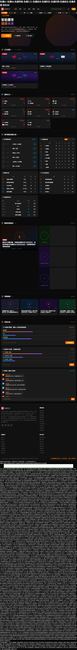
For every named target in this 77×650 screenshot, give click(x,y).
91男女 (12, 499)
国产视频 (67, 617)
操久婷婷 (37, 526)
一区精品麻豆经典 (43, 500)
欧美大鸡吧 (15, 595)
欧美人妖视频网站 (5, 578)
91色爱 (69, 581)
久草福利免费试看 (27, 595)
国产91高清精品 (45, 479)
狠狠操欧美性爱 (29, 541)
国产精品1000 (48, 573)
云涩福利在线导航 (54, 522)
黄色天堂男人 (72, 499)
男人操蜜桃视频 (36, 514)
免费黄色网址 (63, 597)
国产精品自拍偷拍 (47, 563)
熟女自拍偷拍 (56, 549)
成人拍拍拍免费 (16, 517)
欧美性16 (73, 526)
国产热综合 (19, 527)
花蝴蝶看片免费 (54, 475)
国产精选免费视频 (71, 588)
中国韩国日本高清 (11, 492)
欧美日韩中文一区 (7, 512)
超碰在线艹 (36, 529)
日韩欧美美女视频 (32, 568)
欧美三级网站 (66, 642)
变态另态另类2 (41, 585)
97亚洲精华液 (55, 474)
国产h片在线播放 (16, 644)
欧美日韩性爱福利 (41, 566)
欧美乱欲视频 (57, 534)
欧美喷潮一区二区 (35, 610)
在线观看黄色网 (3, 613)
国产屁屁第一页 (39, 558)
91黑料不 (27, 600)
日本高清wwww (55, 644)
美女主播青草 (47, 512)
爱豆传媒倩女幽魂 (54, 507)
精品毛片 (55, 566)
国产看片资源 (36, 506)
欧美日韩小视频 (11, 600)
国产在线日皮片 (52, 608)
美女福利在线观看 (31, 605)
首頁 (16, 9)
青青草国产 (27, 558)
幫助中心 (42, 442)
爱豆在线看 (73, 538)
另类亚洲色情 (13, 495)
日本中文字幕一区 (13, 612)
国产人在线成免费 (16, 484)
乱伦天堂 (54, 603)
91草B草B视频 (27, 495)
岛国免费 (24, 549)
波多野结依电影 (36, 482)
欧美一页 (54, 620)
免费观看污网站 (38, 576)
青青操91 (7, 617)
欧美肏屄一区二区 (37, 580)
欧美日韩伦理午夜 (36, 612)
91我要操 (20, 551)
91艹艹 (10, 502)
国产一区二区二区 (30, 477)
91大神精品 (60, 489)
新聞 (29, 9)
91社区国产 (70, 468)
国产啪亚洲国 (16, 580)
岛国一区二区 (43, 553)
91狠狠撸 (43, 482)
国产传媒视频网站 (29, 576)
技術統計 (3, 452)
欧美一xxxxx (69, 490)
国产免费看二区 (44, 560)
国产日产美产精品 (11, 548)
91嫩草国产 (65, 605)
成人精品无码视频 (43, 480)
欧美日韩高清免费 (61, 578)
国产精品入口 (65, 646)
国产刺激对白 (64, 618)
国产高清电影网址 (7, 544)
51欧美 (37, 500)
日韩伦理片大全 (4, 647)
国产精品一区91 (60, 598)
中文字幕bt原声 (49, 561)
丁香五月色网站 (18, 472)
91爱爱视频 (8, 506)
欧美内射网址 (32, 536)
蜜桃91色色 (70, 548)
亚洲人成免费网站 (62, 472)
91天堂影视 (70, 600)
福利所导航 (21, 603)
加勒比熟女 (63, 482)
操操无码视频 (14, 571)
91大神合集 (9, 517)
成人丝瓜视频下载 (42, 487)
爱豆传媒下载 (3, 605)
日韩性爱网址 (69, 554)
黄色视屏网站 (4, 536)
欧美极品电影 (39, 499)
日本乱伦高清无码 (68, 610)
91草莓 (9, 607)
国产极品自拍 (32, 600)
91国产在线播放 (29, 571)
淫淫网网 (67, 524)
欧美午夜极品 (50, 480)
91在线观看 (55, 617)
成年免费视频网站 (45, 524)
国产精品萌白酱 (26, 592)
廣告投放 (42, 448)
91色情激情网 (3, 492)
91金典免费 (71, 568)
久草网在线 (15, 502)
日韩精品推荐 (38, 570)
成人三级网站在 (44, 533)
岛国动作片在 (50, 553)
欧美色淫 (31, 482)
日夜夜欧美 (18, 526)
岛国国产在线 (35, 595)
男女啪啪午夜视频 (65, 514)
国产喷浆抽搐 (52, 576)
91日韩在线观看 (20, 608)
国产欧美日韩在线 (42, 539)
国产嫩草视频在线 (58, 615)
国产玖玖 (30, 607)
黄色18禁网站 (32, 548)
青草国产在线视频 (15, 482)
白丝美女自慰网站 (34, 617)
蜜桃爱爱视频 (70, 477)
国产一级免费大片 (36, 524)
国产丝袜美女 (33, 494)
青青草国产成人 (55, 490)
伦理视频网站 (25, 548)
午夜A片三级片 (52, 541)
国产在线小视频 (44, 571)
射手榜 (2, 439)
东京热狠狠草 (8, 522)
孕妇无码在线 (55, 607)
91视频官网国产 (9, 551)
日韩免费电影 (37, 517)
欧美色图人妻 (20, 480)
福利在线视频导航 (27, 610)
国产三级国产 (34, 539)
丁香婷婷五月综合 (7, 529)
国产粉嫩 (14, 585)
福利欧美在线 (37, 590)
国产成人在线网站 (58, 497)
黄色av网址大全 (45, 497)
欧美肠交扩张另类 (38, 531)
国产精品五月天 (22, 541)
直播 (20, 9)
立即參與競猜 (70, 342)
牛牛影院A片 (55, 563)
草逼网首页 (13, 490)
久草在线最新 (32, 570)
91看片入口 (35, 602)
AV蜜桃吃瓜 (56, 588)
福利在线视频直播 (14, 479)
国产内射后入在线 (67, 595)
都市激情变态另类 (71, 563)
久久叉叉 (60, 566)
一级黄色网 (28, 522)
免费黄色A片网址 (25, 484)
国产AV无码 (42, 507)
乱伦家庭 (69, 484)
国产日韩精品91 (20, 490)
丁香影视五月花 (49, 568)
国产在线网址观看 (45, 556)
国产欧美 (51, 519)
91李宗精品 (48, 585)
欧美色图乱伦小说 (63, 546)
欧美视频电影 (32, 618)
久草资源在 (13, 561)
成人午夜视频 (18, 548)
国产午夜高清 (45, 565)
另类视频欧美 (62, 570)
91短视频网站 (37, 593)
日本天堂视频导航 (44, 489)
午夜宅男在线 (16, 539)
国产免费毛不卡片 (36, 607)
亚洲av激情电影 (61, 543)
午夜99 (3, 581)
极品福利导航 (50, 605)
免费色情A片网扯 (11, 554)
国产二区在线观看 (48, 468)
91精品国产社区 (46, 578)
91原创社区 (53, 548)
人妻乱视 (52, 497)
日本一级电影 (27, 553)
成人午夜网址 (13, 558)
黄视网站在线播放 (49, 527)
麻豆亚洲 (26, 642)
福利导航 (68, 539)
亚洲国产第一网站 (7, 556)
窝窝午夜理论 (13, 578)
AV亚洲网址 (67, 527)
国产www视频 (9, 585)
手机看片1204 (15, 512)
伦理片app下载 (51, 492)
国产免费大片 (55, 610)
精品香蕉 (41, 516)
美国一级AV (9, 484)
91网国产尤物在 (68, 620)
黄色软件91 (41, 534)
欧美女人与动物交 (71, 475)
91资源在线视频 (18, 554)
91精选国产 (62, 544)
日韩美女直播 (30, 538)
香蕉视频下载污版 (65, 580)
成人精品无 (46, 592)
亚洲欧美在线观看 (49, 509)
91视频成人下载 (43, 551)
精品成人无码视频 (40, 597)
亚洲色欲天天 (34, 487)
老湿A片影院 (40, 563)
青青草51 (2, 586)
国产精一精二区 (60, 533)
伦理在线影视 (20, 566)
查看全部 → (73, 49)
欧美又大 (36, 511)
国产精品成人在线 (12, 519)
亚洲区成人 (17, 598)
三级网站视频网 (32, 598)
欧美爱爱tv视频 (20, 560)
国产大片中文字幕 (25, 526)
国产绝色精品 (37, 541)
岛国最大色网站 (39, 600)
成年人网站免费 (41, 573)
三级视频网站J (27, 603)
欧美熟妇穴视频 (72, 566)
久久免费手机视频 (47, 472)
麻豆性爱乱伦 (49, 646)
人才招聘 (42, 452)
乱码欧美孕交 (31, 529)
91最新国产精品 (21, 522)
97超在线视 (7, 597)
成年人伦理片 (6, 602)
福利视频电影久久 (57, 568)
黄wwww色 (60, 487)
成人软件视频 (10, 539)
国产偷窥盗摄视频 (38, 477)
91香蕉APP (18, 468)
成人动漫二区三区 (24, 570)
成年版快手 (69, 597)
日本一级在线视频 (70, 517)
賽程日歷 (3, 444)
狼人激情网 (38, 605)
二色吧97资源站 (44, 506)
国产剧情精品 (24, 474)
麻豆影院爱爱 (3, 539)
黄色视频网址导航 (21, 534)
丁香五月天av (40, 603)
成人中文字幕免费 (25, 586)
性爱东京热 (4, 533)
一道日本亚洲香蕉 (37, 479)
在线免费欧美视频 (27, 480)
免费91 (15, 509)
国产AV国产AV (48, 474)
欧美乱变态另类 (12, 647)
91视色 (60, 522)
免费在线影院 (40, 586)
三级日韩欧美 (57, 561)
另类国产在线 (50, 549)
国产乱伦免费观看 (46, 580)
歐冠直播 (42, 419)
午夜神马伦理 (59, 608)
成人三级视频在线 (27, 566)
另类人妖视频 (65, 566)
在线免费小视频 (70, 553)
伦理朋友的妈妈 (57, 554)
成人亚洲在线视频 (51, 647)
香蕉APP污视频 (8, 541)
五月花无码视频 (20, 558)
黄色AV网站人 (61, 613)
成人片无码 (43, 590)
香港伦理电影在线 (67, 487)
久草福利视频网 (54, 485)
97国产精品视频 (24, 500)
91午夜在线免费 (39, 544)
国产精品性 (30, 468)
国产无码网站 (66, 585)
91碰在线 (68, 482)
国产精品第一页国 (46, 546)
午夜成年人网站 (71, 605)
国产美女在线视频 (30, 511)
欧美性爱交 (32, 644)
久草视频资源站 (66, 497)
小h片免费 (42, 504)
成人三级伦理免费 (32, 474)
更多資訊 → (73, 223)
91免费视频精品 (47, 613)
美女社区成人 (11, 576)
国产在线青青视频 (6, 649)
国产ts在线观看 (55, 586)
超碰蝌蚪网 (38, 644)
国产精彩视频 (40, 494)
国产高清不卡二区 (5, 615)
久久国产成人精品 (67, 541)
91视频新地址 (67, 607)
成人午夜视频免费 (14, 615)
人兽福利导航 (71, 593)
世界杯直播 (42, 423)
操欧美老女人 (11, 549)
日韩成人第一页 (46, 499)
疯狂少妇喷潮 (30, 580)
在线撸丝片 (58, 516)
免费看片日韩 (42, 615)
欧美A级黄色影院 (41, 568)
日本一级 (23, 576)
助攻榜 (2, 442)
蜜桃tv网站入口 (37, 549)
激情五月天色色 (32, 499)
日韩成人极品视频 (50, 590)
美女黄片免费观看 (24, 598)
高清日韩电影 (12, 602)
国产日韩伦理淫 (16, 622)
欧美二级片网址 (32, 597)
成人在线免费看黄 (6, 571)
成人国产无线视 (10, 573)
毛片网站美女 (66, 608)
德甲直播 (42, 415)
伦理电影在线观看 (22, 646)
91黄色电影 (65, 529)
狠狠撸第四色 (48, 620)
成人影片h (71, 521)
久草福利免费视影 (62, 622)
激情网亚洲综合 (73, 646)
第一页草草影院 (48, 583)
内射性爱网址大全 (19, 588)
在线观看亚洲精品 (12, 527)
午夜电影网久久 (26, 494)
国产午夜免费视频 (29, 647)
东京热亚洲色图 (39, 622)
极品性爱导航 (53, 511)
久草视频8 (2, 541)
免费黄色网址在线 (62, 531)
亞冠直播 (42, 430)
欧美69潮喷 (44, 492)
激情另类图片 (41, 509)
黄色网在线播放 (5, 610)
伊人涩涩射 (14, 534)
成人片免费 (38, 561)
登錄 (68, 9)
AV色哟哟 (19, 546)
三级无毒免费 (73, 585)
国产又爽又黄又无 (13, 524)
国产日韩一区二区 (63, 506)
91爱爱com (9, 534)
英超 (66, 139)
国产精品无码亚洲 (60, 556)
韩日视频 (30, 543)
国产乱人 (52, 534)
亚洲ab (4, 516)
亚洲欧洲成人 (25, 492)
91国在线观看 (29, 534)
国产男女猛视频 (20, 585)
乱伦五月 (61, 585)
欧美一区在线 (66, 512)
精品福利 (59, 583)
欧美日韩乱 (32, 558)
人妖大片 (65, 600)
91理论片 (34, 566)
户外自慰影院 (22, 477)
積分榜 (2, 437)
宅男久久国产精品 (60, 576)
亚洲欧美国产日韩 (23, 620)
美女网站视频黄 (19, 605)
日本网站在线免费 (71, 506)
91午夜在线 (19, 610)
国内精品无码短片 (58, 495)
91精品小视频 (54, 622)
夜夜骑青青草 (13, 480)
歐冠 (73, 139)
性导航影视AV (62, 517)
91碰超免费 (43, 612)
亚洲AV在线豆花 (11, 598)
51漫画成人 (72, 533)
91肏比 (55, 595)
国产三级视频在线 (39, 613)
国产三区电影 (60, 595)
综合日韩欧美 (8, 490)
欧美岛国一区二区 (68, 558)
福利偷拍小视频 (63, 468)
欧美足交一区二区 (7, 489)
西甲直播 (42, 413)
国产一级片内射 (6, 480)
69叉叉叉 (65, 615)
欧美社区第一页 (27, 588)
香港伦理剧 (22, 517)
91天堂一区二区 (65, 583)
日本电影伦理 (38, 565)
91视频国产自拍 (21, 511)
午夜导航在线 (68, 543)
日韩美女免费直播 (60, 592)
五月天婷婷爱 (5, 546)
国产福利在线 (51, 494)
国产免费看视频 (6, 563)
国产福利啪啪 (13, 514)
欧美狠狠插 (71, 551)
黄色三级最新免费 (58, 605)
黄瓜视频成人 (62, 538)
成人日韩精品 (40, 598)
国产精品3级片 (67, 474)
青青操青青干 (17, 618)
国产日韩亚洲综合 (29, 593)
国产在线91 (62, 527)
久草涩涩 (67, 534)
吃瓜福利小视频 (9, 509)
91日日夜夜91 (62, 485)
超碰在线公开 (50, 588)
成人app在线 (3, 499)
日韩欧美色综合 (3, 576)
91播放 (37, 618)
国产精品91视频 (4, 590)
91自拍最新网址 (47, 490)
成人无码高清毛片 (53, 543)
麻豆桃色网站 (42, 618)
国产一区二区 (32, 472)
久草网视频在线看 (26, 527)
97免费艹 (38, 553)
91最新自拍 (35, 534)
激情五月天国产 (33, 512)
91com (50, 571)
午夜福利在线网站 (67, 522)
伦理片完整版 (41, 527)
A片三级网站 (73, 539)
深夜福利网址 (4, 526)
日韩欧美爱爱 (62, 526)
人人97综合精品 (18, 549)
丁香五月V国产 (3, 568)
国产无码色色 (50, 551)
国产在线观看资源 (52, 500)
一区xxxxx (21, 479)
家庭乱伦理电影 (20, 495)
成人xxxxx (59, 581)
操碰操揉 (8, 620)
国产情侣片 (27, 613)
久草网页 (33, 553)
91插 (19, 586)
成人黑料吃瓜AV (25, 644)
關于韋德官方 (43, 437)
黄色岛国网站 (62, 490)
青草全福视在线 (55, 517)
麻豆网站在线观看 (55, 544)
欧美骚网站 (43, 593)
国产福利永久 (71, 470)
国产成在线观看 (14, 581)
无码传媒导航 (32, 565)
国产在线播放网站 (53, 524)
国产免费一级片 (22, 470)
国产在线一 (17, 497)
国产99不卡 (15, 556)
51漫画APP (5, 560)
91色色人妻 (34, 522)
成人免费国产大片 (36, 556)
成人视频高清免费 (12, 566)
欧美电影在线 (70, 560)
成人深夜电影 (48, 482)
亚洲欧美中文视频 (31, 622)
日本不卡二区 (42, 485)
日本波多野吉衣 (11, 553)
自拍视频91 (6, 502)
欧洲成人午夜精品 (21, 514)
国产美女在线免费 (25, 583)
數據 (34, 9)
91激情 (7, 618)
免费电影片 (56, 526)
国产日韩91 (48, 485)
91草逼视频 (35, 615)
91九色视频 (37, 489)
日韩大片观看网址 (30, 517)
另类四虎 (20, 489)
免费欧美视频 (60, 558)
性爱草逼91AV (53, 558)
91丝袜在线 (7, 586)
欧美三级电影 (57, 597)
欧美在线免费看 (11, 526)
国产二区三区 (24, 468)
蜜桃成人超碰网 (47, 622)
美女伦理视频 (56, 468)
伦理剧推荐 (18, 575)
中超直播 (42, 428)
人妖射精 (7, 485)
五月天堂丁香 (9, 603)
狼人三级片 (5, 622)
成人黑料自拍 (19, 563)
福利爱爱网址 (43, 554)
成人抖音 (10, 613)
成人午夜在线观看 (38, 470)
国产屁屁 (11, 485)
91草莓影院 (19, 494)
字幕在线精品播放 (9, 565)
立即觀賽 (7, 35)
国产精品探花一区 (28, 556)
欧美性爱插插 (5, 494)
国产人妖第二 (66, 521)
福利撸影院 (26, 512)
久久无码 (43, 607)
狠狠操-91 (15, 551)
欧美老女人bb (65, 509)
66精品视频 (20, 556)
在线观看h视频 (55, 470)
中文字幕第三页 (69, 511)
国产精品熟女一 (35, 495)
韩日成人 (55, 583)
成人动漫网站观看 (47, 477)
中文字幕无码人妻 (34, 485)
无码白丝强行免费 (19, 590)
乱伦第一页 (25, 543)
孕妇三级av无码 (72, 575)
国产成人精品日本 (25, 575)
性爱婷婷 (68, 538)
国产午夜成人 (57, 504)
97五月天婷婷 (49, 539)
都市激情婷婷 (40, 522)
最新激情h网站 (45, 576)
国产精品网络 (48, 607)
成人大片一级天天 (11, 588)
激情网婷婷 (60, 600)
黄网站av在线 (61, 617)
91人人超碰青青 (42, 595)
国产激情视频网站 (14, 487)
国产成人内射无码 (7, 474)
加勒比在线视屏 (17, 583)
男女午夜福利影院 (49, 597)
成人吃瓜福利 (15, 507)
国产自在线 (5, 549)
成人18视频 (9, 595)
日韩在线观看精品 (20, 553)
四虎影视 (61, 512)
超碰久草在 (34, 646)
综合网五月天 (40, 512)
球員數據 (3, 448)
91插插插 (39, 575)
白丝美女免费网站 (63, 475)
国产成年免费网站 (26, 516)
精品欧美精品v (20, 597)
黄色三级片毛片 (49, 526)
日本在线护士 (43, 529)
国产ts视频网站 (26, 551)
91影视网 (72, 480)
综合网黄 (58, 560)
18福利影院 (21, 502)
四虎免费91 (50, 495)
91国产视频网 (46, 558)
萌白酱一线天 (21, 581)
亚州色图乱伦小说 (50, 521)
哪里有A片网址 (61, 571)
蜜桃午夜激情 (42, 538)
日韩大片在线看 (35, 521)
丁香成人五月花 (12, 521)
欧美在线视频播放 (36, 588)
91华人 (56, 506)
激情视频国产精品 (59, 492)
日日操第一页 (72, 509)
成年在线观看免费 (32, 620)
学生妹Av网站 (54, 472)
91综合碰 (49, 581)
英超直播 (42, 410)
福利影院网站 (25, 499)
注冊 (74, 9)
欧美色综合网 (35, 475)
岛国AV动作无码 (28, 504)
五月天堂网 (69, 622)
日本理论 (33, 592)
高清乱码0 (46, 519)
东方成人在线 (28, 524)
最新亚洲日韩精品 (47, 531)
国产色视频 (66, 575)
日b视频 (38, 533)
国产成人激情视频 (69, 516)
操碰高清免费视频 (28, 507)
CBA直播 (42, 426)
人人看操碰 (25, 519)
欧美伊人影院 (5, 521)
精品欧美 (55, 612)
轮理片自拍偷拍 (24, 568)
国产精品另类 (54, 613)
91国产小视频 (52, 592)
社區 (38, 9)
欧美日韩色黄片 (12, 494)
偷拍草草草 (53, 580)
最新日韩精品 (64, 504)
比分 (25, 9)
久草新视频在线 (69, 549)
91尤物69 (36, 538)
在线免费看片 (17, 576)
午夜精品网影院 (34, 527)
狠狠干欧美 (28, 539)
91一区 (41, 592)
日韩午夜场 (5, 566)
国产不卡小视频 (12, 546)
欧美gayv (74, 490)
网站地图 (44, 463)
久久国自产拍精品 (40, 519)
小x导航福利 (67, 598)
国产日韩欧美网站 (26, 563)
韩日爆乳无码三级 (44, 502)
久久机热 (61, 499)
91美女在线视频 (31, 500)
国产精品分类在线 (12, 504)
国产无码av (33, 563)
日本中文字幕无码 (39, 536)
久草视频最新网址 (27, 521)
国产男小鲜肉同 (18, 499)
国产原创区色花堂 (51, 484)
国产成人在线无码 (20, 600)
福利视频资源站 (30, 470)
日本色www (14, 646)
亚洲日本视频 (61, 524)
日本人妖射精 (4, 543)
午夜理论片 (42, 610)
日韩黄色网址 (10, 568)
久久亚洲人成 (43, 521)
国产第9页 (43, 561)
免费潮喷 (2, 507)
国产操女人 (47, 534)
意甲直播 (42, 417)
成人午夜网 (66, 499)
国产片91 (32, 526)
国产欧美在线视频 (27, 475)
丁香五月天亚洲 (50, 593)
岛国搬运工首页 (50, 554)
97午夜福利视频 (20, 504)
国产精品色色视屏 (49, 504)
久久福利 (25, 561)
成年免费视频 (23, 622)
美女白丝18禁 (49, 595)
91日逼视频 (7, 581)
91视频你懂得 (42, 526)
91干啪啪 (11, 618)
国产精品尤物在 (23, 531)
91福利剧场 (8, 511)
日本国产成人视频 (42, 602)
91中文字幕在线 (70, 507)
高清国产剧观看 (36, 543)
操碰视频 (72, 512)
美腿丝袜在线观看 (37, 581)
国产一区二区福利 (53, 479)
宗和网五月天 (33, 533)
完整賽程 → (34, 139)
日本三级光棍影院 (53, 489)
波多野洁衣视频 (60, 500)
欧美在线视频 (54, 531)
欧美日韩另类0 (51, 506)
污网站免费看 (67, 500)
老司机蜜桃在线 (27, 502)
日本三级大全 (20, 561)
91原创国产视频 (8, 507)
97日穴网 (46, 536)
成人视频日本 (22, 487)
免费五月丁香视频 (28, 560)
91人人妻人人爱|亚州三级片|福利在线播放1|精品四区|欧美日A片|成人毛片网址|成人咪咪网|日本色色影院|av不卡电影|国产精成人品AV (34, 627)
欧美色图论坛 (14, 506)
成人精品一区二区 (36, 502)
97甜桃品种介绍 (33, 575)
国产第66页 (43, 549)
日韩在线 (31, 492)
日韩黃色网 (37, 647)
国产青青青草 (29, 615)
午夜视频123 (63, 561)
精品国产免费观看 (59, 536)
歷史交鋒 (3, 450)
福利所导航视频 (31, 561)
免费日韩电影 (63, 494)
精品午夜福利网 (11, 592)
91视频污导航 (10, 580)
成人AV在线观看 (61, 612)
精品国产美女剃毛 (56, 482)
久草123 (32, 590)
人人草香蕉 (35, 509)
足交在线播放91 (10, 472)
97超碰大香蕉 (15, 477)
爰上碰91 (14, 613)
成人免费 (65, 548)
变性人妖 (65, 470)
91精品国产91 (46, 522)
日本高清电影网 (57, 514)
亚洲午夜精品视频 (58, 565)
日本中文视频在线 (11, 575)
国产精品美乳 (29, 514)
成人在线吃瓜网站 (9, 570)
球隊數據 (3, 446)
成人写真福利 (25, 536)
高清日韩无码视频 (25, 533)
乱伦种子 (35, 468)
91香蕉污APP (33, 583)
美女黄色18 (51, 565)
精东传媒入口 (54, 487)
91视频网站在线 (28, 490)
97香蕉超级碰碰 (37, 560)
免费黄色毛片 (35, 480)
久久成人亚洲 (3, 575)
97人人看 (32, 613)
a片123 (57, 570)
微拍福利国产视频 (33, 484)
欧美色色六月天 (66, 480)
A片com (25, 605)
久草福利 (65, 484)
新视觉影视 (19, 536)
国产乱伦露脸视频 (7, 644)
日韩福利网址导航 (38, 578)
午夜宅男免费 (6, 495)
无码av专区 (66, 647)
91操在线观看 (71, 586)
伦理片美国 (8, 646)
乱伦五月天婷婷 (28, 581)
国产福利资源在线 (49, 642)
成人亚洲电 (43, 647)
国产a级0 (61, 470)
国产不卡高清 (67, 536)
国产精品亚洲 (68, 544)
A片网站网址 (67, 592)
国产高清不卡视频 (54, 512)
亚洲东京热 (25, 489)
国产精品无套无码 (33, 573)
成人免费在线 (52, 536)
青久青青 (10, 593)
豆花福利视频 (17, 568)
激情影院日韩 (26, 590)
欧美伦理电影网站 (53, 502)
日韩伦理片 (65, 581)
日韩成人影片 (10, 531)
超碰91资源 (15, 538)
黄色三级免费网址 (50, 529)
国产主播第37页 (4, 593)
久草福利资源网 (21, 524)
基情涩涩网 (67, 533)
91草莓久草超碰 (67, 492)
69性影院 (34, 490)
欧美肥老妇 (5, 583)
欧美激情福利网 (22, 615)
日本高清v (29, 612)
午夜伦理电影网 (31, 519)
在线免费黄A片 (59, 484)
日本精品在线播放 (16, 593)
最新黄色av (72, 602)
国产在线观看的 (25, 617)
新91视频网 (5, 504)
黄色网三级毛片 (65, 602)
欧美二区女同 (53, 598)
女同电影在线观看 (60, 620)
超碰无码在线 (54, 578)
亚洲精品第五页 (47, 544)
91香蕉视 (8, 479)
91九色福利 (4, 573)
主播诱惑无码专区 (24, 618)
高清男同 (10, 622)
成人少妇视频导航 (10, 516)
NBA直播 (42, 421)
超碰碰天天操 (69, 485)
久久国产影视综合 (37, 492)
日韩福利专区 (46, 598)
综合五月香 (73, 497)
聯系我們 (42, 439)
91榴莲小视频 (21, 506)
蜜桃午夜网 (8, 561)
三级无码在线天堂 (72, 573)
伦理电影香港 (59, 548)
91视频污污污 (43, 588)
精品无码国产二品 (47, 600)
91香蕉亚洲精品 (57, 551)
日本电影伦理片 (55, 538)
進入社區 (30, 35)
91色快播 (21, 512)
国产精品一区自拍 (46, 570)
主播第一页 (69, 531)
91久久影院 (57, 494)
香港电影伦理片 (58, 529)
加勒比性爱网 (8, 482)
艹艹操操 (60, 502)
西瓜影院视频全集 (29, 608)
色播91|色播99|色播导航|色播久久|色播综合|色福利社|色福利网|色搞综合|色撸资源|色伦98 (21, 463)
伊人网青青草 (5, 524)
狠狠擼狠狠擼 (72, 617)
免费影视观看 (14, 511)
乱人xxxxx (64, 590)
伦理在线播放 (61, 479)
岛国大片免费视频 (28, 479)
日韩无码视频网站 (62, 563)
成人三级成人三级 (57, 509)
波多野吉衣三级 (57, 553)
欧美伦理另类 (58, 618)
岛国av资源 (9, 538)
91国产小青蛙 (18, 516)
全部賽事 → (73, 94)
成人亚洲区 (68, 526)
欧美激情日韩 (53, 556)
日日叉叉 (29, 646)
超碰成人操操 (65, 495)
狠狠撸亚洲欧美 (5, 475)
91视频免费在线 (13, 610)
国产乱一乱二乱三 (22, 538)
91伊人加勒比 (65, 551)
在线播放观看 (64, 560)
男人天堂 (53, 570)
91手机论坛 (61, 607)
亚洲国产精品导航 (24, 482)
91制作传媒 (4, 538)
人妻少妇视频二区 (44, 543)
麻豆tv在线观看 (52, 516)
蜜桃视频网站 (26, 554)
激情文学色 (73, 592)
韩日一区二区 (6, 487)
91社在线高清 (29, 509)
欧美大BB (8, 514)
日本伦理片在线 (64, 573)
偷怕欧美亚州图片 (40, 474)
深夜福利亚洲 (65, 593)
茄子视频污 (28, 487)
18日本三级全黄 (47, 603)
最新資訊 (18, 35)
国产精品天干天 (17, 485)
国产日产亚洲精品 (21, 509)
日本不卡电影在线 (46, 644)
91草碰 (63, 516)
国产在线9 (21, 507)
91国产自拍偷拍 (42, 475)
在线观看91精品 (71, 618)
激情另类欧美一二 (59, 575)
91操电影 (37, 592)
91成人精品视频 (63, 477)
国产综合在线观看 (14, 470)
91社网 (31, 546)
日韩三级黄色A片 (58, 519)
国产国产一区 (18, 492)
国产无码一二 (30, 549)
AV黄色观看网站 (66, 502)
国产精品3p (44, 581)
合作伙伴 (42, 450)
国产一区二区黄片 (69, 556)
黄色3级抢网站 (25, 472)
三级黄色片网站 (52, 560)
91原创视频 (5, 600)
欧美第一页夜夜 (55, 477)
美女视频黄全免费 (38, 546)
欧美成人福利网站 (58, 642)
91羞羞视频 (43, 517)
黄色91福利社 (68, 613)
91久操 (6, 519)
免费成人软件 (71, 546)
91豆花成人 (55, 571)
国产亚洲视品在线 (23, 607)
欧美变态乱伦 (62, 644)
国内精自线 (61, 474)
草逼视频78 (9, 533)
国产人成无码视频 (42, 484)
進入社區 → (73, 322)
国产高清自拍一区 (40, 583)
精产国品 (67, 571)
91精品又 (75, 603)
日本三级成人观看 (67, 565)
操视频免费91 (3, 500)
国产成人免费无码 (17, 533)
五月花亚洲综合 (16, 529)
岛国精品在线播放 (40, 620)
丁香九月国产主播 (11, 605)
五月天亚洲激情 (70, 644)
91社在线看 (27, 585)
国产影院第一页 (23, 529)
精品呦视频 (61, 610)
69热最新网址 (11, 590)
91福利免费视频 (42, 617)
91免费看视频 (4, 592)
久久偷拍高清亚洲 (31, 544)
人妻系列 (47, 507)
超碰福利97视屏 (28, 602)
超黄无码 (69, 590)
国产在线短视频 (60, 603)
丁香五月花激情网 (12, 560)
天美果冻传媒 (59, 541)
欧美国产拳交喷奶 (61, 511)
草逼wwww (20, 595)
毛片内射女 (51, 575)
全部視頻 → (73, 296)
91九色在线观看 (14, 586)
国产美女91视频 (20, 613)
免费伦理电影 (48, 538)
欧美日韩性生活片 (19, 573)
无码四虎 (41, 511)
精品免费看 (19, 519)
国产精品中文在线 (33, 642)
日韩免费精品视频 (22, 612)
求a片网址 (45, 516)
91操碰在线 (11, 475)
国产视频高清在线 (34, 516)
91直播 (73, 522)
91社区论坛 (15, 544)
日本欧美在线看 (63, 588)
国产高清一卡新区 (29, 506)
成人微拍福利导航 (14, 620)
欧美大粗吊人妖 (57, 593)
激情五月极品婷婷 (16, 474)
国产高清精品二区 (19, 475)
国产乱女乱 (54, 581)
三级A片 (23, 593)
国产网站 (49, 517)
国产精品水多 (15, 603)
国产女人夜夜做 (37, 571)
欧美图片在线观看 (47, 470)
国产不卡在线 (31, 489)
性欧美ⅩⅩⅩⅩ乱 (58, 480)
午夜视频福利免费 (49, 615)
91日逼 (72, 607)
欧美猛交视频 (72, 495)
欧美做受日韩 (11, 497)
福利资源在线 (40, 490)
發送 (73, 399)
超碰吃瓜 (63, 534)
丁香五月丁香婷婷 (68, 603)
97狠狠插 (58, 580)
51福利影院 (34, 603)
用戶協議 (42, 444)
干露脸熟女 (74, 612)
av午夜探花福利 (49, 566)
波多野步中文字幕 (29, 578)
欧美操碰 (26, 597)
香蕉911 (49, 475)
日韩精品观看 (14, 522)
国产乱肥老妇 (67, 576)
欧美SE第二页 (45, 575)
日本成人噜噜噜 (12, 642)
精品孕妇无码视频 (44, 541)
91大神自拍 (69, 472)
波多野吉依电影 (36, 504)
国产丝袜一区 (38, 497)
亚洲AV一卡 (64, 553)
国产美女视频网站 (35, 551)
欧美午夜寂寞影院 (12, 536)
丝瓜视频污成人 (15, 607)
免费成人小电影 (57, 646)
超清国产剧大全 (62, 507)
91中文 (31, 554)
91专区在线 (22, 539)
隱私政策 (42, 446)
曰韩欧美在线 (59, 647)
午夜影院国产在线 (63, 586)
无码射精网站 (43, 514)
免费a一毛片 (31, 531)
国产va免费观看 (58, 521)
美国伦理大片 (41, 468)
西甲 (69, 139)
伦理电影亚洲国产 (66, 519)
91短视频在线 (18, 617)
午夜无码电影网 (42, 646)
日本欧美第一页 (47, 586)
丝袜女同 (64, 554)
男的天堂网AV (16, 531)
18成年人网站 (50, 514)
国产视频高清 (32, 497)
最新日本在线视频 (72, 615)
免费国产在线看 (17, 565)
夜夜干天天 (14, 649)
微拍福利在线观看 (11, 468)
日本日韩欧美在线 (51, 602)
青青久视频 (62, 549)
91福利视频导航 (71, 504)
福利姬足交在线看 (5, 558)
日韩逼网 (48, 487)
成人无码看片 (47, 548)
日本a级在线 (68, 612)
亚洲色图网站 (49, 612)
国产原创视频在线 (24, 497)
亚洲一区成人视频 (72, 529)
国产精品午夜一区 (25, 485)
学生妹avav (10, 543)
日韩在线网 (56, 539)
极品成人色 (12, 563)
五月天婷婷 (12, 617)
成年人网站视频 (33, 586)
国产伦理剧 (26, 573)
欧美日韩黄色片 (34, 585)
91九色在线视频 (56, 573)
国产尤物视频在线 (20, 602)
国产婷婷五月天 (24, 565)
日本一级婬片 (39, 472)
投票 (72, 364)
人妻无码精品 (68, 479)
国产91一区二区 (20, 647)
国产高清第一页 (21, 571)
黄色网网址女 (20, 521)
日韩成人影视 (70, 494)
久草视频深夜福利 (21, 578)
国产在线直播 (68, 570)
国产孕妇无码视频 (37, 608)
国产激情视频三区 (70, 578)
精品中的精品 (16, 500)
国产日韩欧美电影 (55, 499)
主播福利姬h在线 (52, 533)
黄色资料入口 (58, 602)
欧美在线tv (10, 583)
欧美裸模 (73, 482)
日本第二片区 (49, 610)
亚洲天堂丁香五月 (25, 546)
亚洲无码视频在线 (39, 548)
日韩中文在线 (10, 500)
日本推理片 (69, 561)
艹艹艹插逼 (15, 541)
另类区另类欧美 (55, 546)
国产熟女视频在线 (18, 543)
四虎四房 (4, 598)
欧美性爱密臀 (23, 580)
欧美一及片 (54, 600)
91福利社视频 (62, 539)
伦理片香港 (44, 605)
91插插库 (10, 477)
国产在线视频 (36, 554)
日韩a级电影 (72, 583)
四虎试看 (8, 499)
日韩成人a (2, 617)
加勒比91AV (49, 617)
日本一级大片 (3, 468)
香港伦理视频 (20, 642)
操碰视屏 (45, 494)
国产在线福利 (45, 608)
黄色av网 (5, 553)
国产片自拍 (56, 527)
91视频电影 (15, 489)
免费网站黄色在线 (22, 544)
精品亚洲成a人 (19, 592)
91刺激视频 (6, 612)
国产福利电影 (3, 531)
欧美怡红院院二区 (67, 489)
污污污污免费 (65, 568)
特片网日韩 (41, 642)
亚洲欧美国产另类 (50, 618)
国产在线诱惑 (58, 590)
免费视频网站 (13, 597)
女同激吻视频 (46, 511)
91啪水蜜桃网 (6, 608)
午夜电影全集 (36, 507)
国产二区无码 (13, 608)
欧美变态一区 (6, 470)
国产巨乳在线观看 (43, 495)
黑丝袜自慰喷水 (54, 585)
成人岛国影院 (16, 570)
